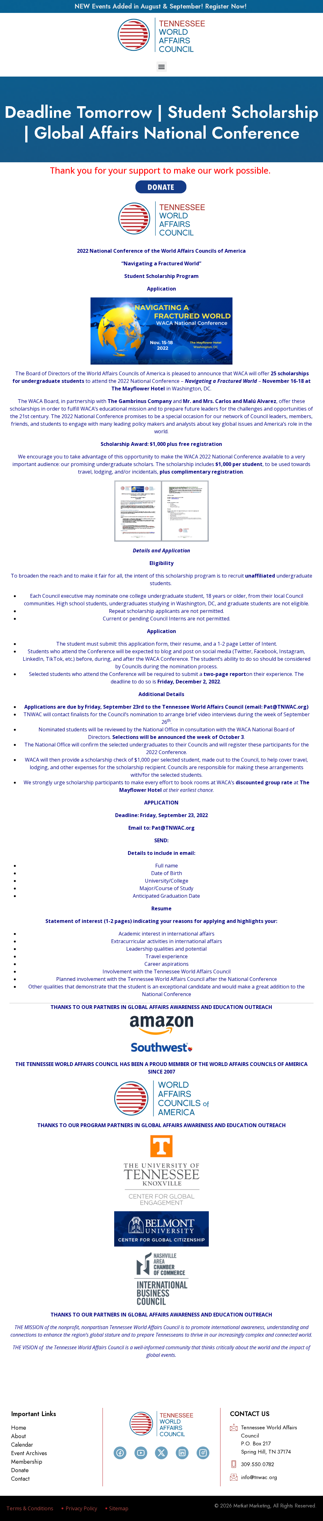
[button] (161, 66)
